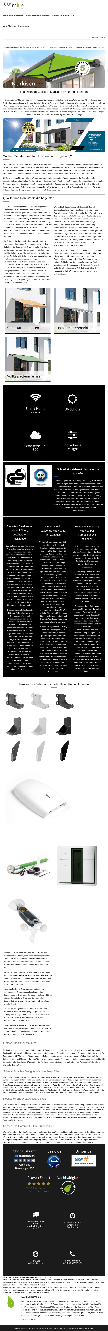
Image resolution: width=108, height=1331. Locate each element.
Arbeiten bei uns (82, 1328)
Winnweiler (88, 164)
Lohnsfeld (67, 187)
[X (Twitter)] (26, 1319)
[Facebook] (22, 1319)
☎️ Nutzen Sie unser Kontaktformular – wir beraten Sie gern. (27, 1277)
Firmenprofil (91, 1328)
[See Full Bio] (85, 1315)
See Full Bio (79, 1316)
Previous (94, 38)
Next (101, 38)
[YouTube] (32, 1319)
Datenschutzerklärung (70, 1328)
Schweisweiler (86, 187)
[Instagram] (29, 1319)
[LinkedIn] (35, 1319)
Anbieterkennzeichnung (56, 1328)
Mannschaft (45, 1328)
